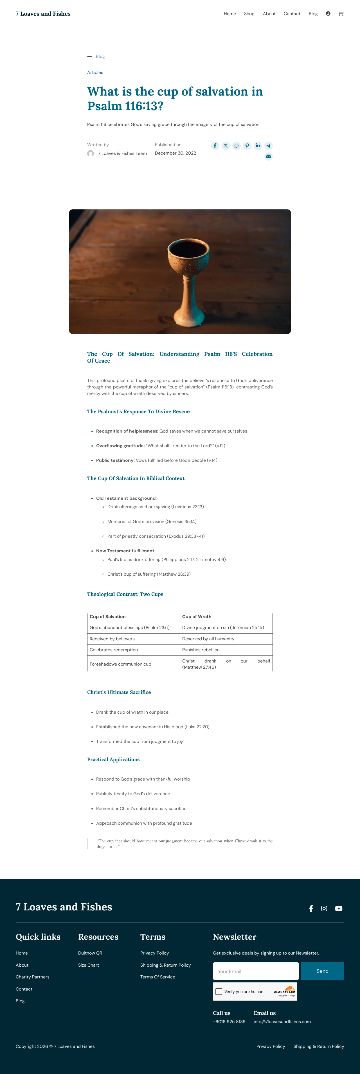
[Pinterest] (247, 146)
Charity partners (33, 977)
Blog (313, 14)
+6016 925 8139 (229, 1022)
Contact (292, 14)
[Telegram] (268, 146)
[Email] (268, 156)
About (269, 14)
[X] (226, 146)
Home (230, 14)
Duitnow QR (90, 953)
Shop (249, 14)
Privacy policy (154, 953)
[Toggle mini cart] (341, 14)
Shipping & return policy (165, 965)
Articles (95, 72)
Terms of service (157, 977)
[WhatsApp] (236, 146)
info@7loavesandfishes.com (282, 1022)
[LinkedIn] (258, 146)
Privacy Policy (270, 1046)
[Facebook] (215, 146)
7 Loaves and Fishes (43, 14)
